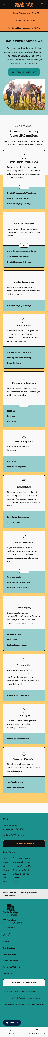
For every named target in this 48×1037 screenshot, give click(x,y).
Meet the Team (10, 954)
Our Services (9, 948)
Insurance (7, 973)
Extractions (12, 639)
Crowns (11, 416)
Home (6, 941)
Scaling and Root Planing (19, 357)
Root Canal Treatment (18, 517)
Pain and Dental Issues (18, 587)
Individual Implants (16, 466)
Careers (32, 1004)
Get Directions (24, 843)
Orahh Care (40, 1004)
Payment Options (11, 967)
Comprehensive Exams (18, 198)
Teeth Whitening (15, 782)
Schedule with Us (24, 72)
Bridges (11, 410)
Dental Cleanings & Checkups (21, 192)
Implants (11, 421)
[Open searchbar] (42, 4)
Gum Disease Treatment (19, 352)
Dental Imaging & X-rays (19, 203)
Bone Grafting (14, 363)
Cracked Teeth (14, 522)
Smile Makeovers (15, 787)
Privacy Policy (9, 1004)
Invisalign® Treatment (18, 695)
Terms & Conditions (22, 1004)
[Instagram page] (9, 934)
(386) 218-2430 (28, 20)
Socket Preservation (17, 645)
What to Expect (10, 960)
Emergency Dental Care (18, 582)
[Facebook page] (4, 934)
